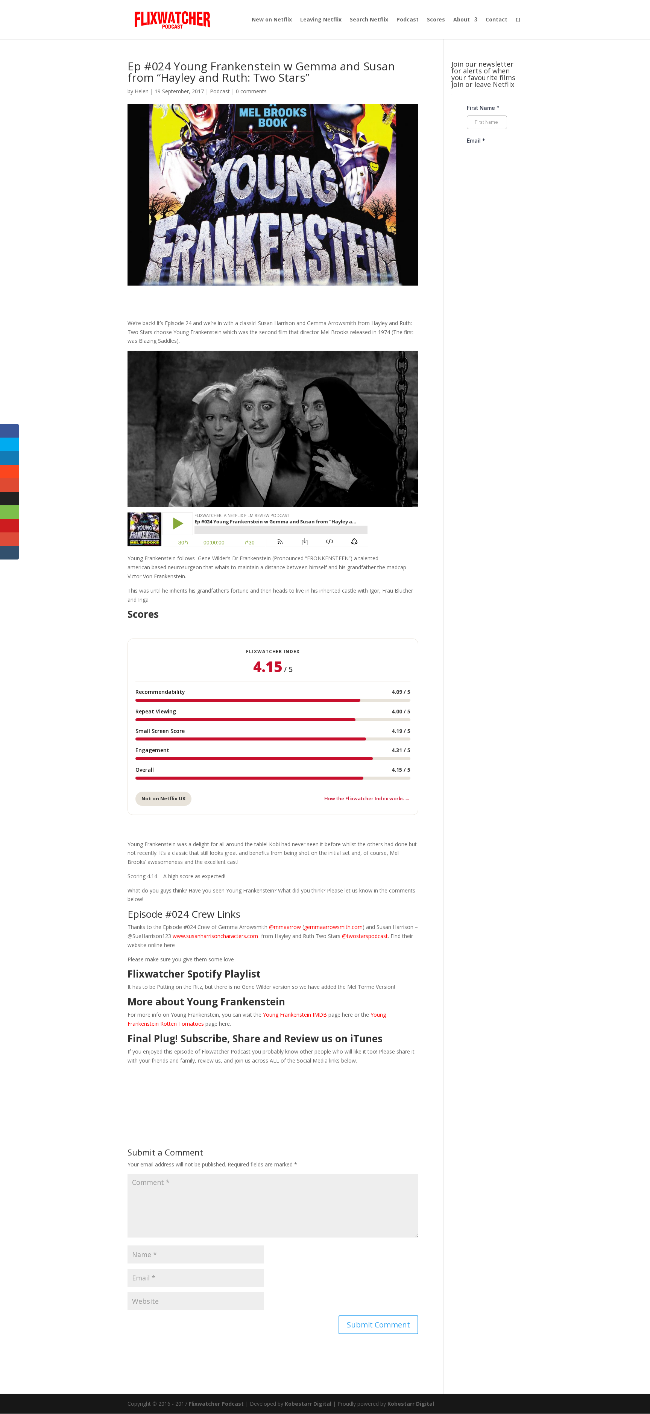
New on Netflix (272, 20)
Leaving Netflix (321, 20)
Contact (496, 20)
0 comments (251, 91)
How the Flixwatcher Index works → (367, 798)
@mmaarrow (285, 927)
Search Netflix (369, 20)
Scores (436, 20)
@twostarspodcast (365, 936)
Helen (142, 91)
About (461, 20)
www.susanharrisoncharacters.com (215, 936)
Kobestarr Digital (308, 1403)
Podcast (407, 20)
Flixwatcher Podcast (216, 1403)
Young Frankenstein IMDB (295, 1014)
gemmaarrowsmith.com (333, 927)
